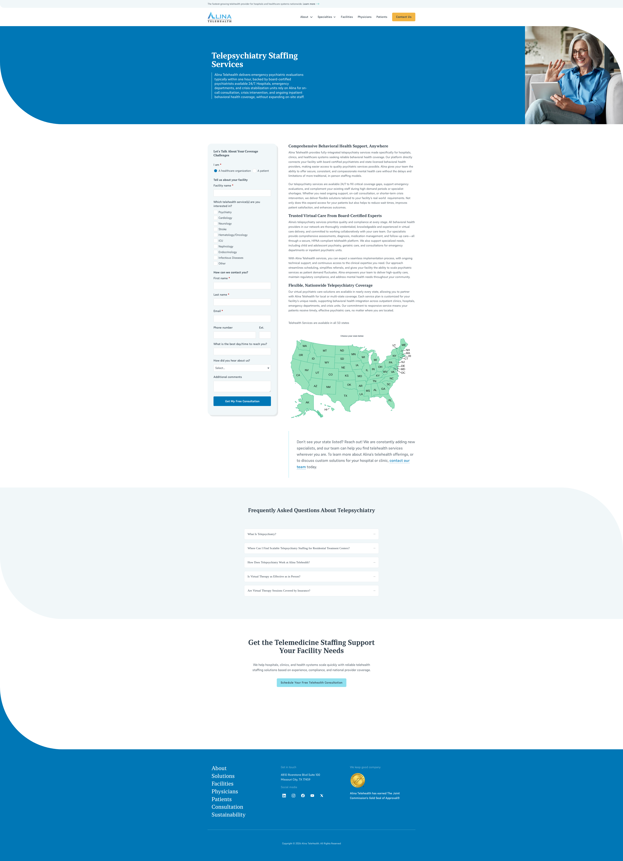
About (219, 768)
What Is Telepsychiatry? (262, 534)
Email (218, 311)
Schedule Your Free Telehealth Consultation (311, 682)
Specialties (325, 17)
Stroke (222, 229)
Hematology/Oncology (233, 235)
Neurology (225, 223)
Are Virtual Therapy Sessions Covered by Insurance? (279, 590)
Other (222, 263)
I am (217, 165)
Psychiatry (225, 212)
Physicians (365, 17)
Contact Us (403, 17)
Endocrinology (228, 252)
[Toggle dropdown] (311, 17)
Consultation (227, 807)
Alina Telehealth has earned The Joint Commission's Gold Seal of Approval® (375, 795)
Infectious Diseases (231, 258)
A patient (263, 171)
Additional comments (228, 377)
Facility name (223, 185)
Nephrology (226, 246)
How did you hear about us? (232, 360)
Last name (221, 294)
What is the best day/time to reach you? (240, 344)
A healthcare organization (235, 171)
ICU (221, 241)
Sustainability (229, 814)
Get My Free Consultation (242, 401)
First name (222, 278)
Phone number (223, 327)
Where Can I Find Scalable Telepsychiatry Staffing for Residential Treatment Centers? (299, 548)
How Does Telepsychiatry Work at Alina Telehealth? (279, 562)
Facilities (347, 17)
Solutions (223, 776)
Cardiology (225, 218)
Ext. (261, 327)
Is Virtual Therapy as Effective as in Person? (274, 576)
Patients (381, 17)
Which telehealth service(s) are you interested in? (237, 204)
